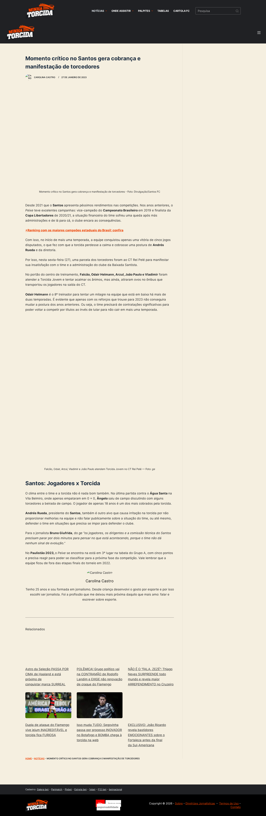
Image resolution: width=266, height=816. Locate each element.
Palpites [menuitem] (144, 10)
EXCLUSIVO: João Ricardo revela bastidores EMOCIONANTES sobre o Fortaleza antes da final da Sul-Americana (147, 735)
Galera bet (43, 789)
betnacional (115, 789)
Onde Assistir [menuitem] (121, 10)
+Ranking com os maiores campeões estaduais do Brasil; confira (74, 230)
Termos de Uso (229, 803)
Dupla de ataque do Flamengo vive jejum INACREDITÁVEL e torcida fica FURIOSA (47, 730)
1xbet (92, 789)
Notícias (39, 758)
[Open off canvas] (259, 32)
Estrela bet (80, 789)
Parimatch (56, 789)
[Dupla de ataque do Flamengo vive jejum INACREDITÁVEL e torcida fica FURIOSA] (48, 705)
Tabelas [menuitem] (163, 10)
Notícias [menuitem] (98, 10)
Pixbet (68, 789)
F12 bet (102, 789)
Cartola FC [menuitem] (181, 10)
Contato (236, 807)
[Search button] (237, 10)
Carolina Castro (100, 581)
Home (28, 758)
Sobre (179, 803)
